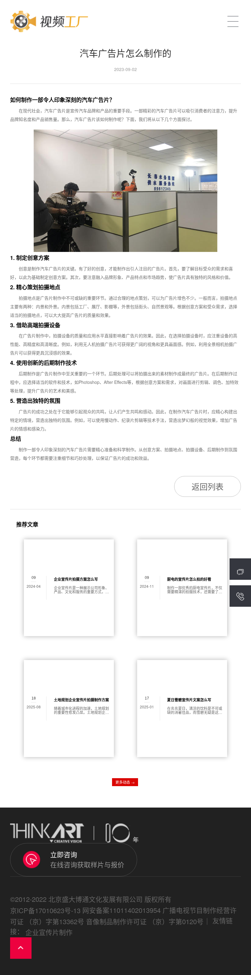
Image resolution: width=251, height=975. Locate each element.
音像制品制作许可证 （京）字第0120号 (145, 921)
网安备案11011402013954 (121, 910)
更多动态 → (125, 782)
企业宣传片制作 (49, 932)
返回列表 (207, 486)
